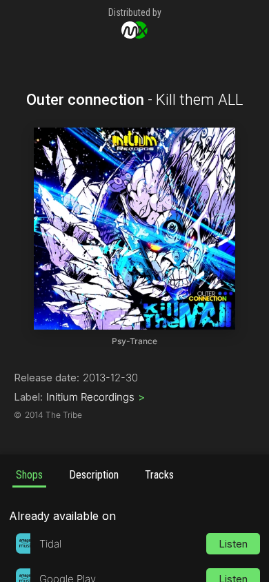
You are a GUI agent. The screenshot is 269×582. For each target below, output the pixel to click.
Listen (233, 543)
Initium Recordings (95, 396)
